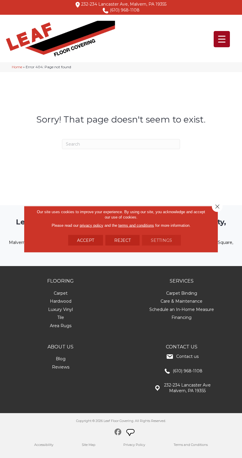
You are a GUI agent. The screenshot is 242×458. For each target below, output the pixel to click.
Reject (122, 240)
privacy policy (91, 225)
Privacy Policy (134, 445)
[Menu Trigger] (222, 39)
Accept (85, 240)
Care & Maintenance (181, 301)
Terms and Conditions (191, 445)
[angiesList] (131, 433)
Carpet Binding (181, 293)
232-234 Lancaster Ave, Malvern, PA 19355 (123, 4)
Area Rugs (60, 325)
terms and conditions (136, 225)
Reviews (60, 367)
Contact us (187, 356)
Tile (60, 317)
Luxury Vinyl (60, 309)
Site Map (88, 445)
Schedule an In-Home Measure (181, 309)
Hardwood (60, 301)
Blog (61, 358)
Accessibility (43, 445)
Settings (161, 240)
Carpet (61, 293)
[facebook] (118, 432)
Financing (181, 317)
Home (17, 67)
